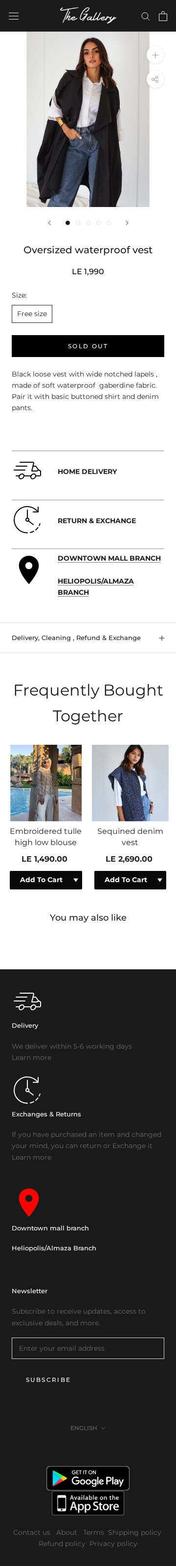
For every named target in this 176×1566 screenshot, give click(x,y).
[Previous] (49, 223)
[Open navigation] (14, 15)
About (67, 1532)
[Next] (127, 223)
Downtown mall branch (50, 1228)
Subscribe (48, 1379)
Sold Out (88, 346)
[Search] (145, 16)
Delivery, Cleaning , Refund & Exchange (76, 637)
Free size (32, 313)
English (83, 1428)
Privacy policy (113, 1543)
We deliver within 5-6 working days (72, 1046)
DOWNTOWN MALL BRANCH (109, 558)
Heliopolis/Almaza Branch (54, 1248)
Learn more (31, 1057)
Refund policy (62, 1543)
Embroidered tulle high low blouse (46, 837)
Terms (93, 1532)
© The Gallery (88, 1449)
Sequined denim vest (130, 837)
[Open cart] (163, 16)
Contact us (32, 1532)
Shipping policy (134, 1532)
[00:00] (88, 119)
